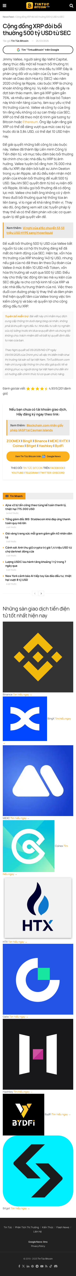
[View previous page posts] (35, 593)
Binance (40, 441)
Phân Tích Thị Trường (27, 1227)
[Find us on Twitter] (23, 1266)
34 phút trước (12, 513)
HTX (64, 441)
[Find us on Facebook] (19, 1266)
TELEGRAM (31, 472)
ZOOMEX (13, 441)
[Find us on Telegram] (37, 1266)
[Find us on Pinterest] (32, 1266)
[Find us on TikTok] (50, 1266)
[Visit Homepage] (38, 5)
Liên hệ (37, 1231)
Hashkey (46, 445)
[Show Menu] (4, 5)
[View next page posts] (41, 593)
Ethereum (30, 122)
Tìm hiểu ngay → (22, 694)
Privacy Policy (38, 1246)
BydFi (59, 445)
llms (45, 1241)
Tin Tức (8, 1227)
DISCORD (59, 472)
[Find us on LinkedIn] (28, 1266)
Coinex (18, 445)
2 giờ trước (11, 527)
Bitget (31, 445)
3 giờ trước (11, 541)
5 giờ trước (11, 570)
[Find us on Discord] (56, 1266)
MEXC (54, 441)
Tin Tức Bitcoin (19, 40)
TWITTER (45, 472)
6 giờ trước (11, 584)
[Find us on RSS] (46, 1266)
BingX (27, 441)
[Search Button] (71, 5)
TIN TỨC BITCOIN (33, 468)
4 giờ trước (11, 555)
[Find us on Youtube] (41, 1266)
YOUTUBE (17, 472)
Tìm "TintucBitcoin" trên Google (40, 49)
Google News (35, 1241)
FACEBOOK (57, 468)
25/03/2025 (42, 40)
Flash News (62, 1227)
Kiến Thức (47, 1227)
